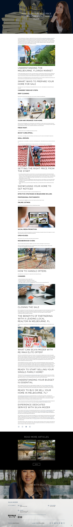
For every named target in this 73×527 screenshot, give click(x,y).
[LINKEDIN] (59, 523)
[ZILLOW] (55, 523)
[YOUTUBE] (62, 523)
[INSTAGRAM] (52, 523)
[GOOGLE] (57, 523)
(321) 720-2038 (52, 506)
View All (36, 464)
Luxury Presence (16, 523)
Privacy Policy (41, 523)
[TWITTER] (64, 523)
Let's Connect (36, 495)
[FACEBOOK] (50, 523)
